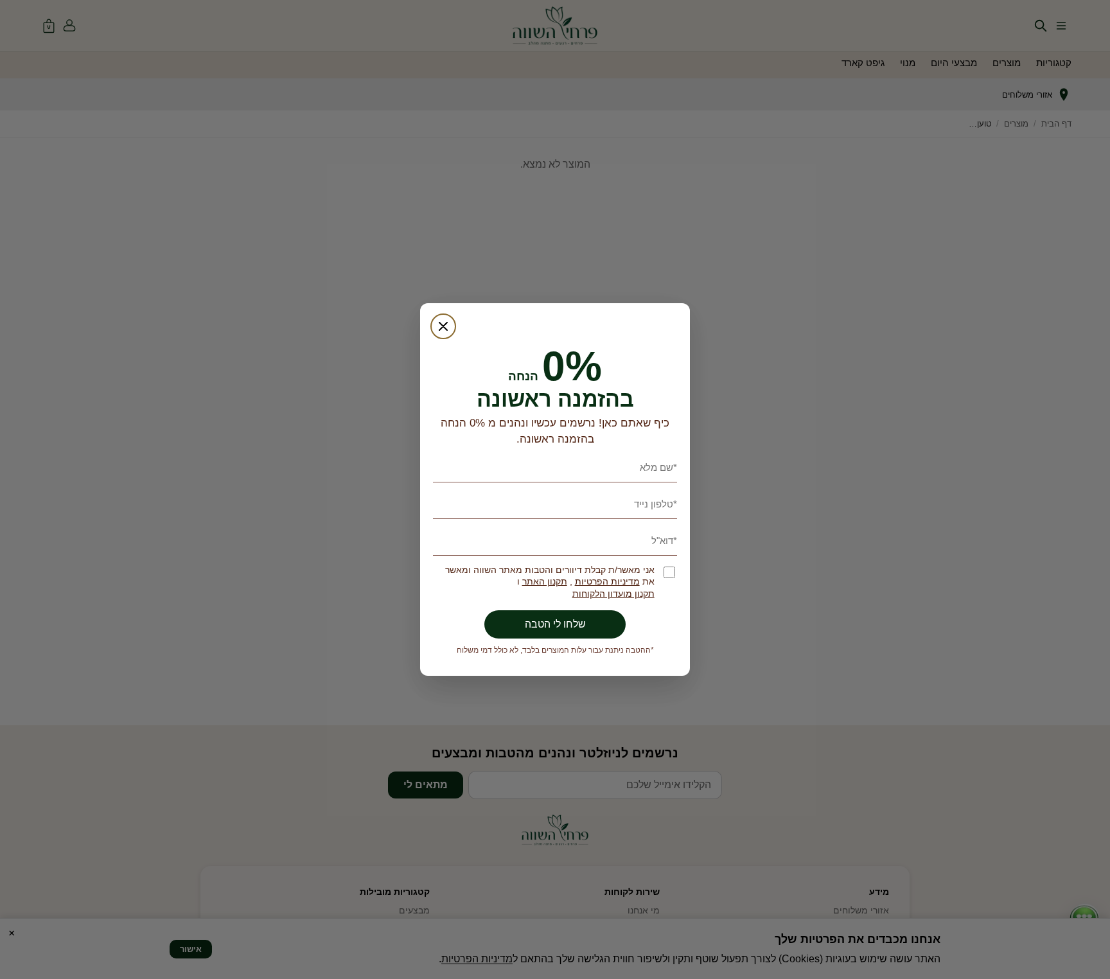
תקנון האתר (544, 582)
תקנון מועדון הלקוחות (613, 594)
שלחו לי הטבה (555, 624)
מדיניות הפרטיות (607, 582)
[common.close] (443, 326)
